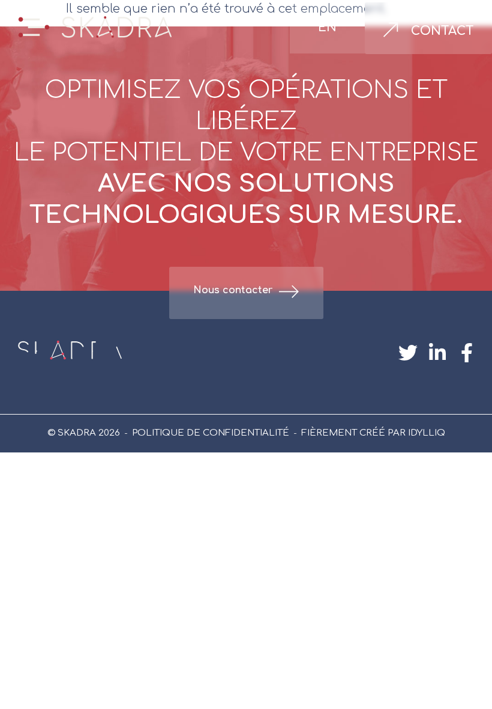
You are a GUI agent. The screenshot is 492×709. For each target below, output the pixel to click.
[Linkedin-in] (437, 352)
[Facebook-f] (466, 352)
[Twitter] (408, 352)
